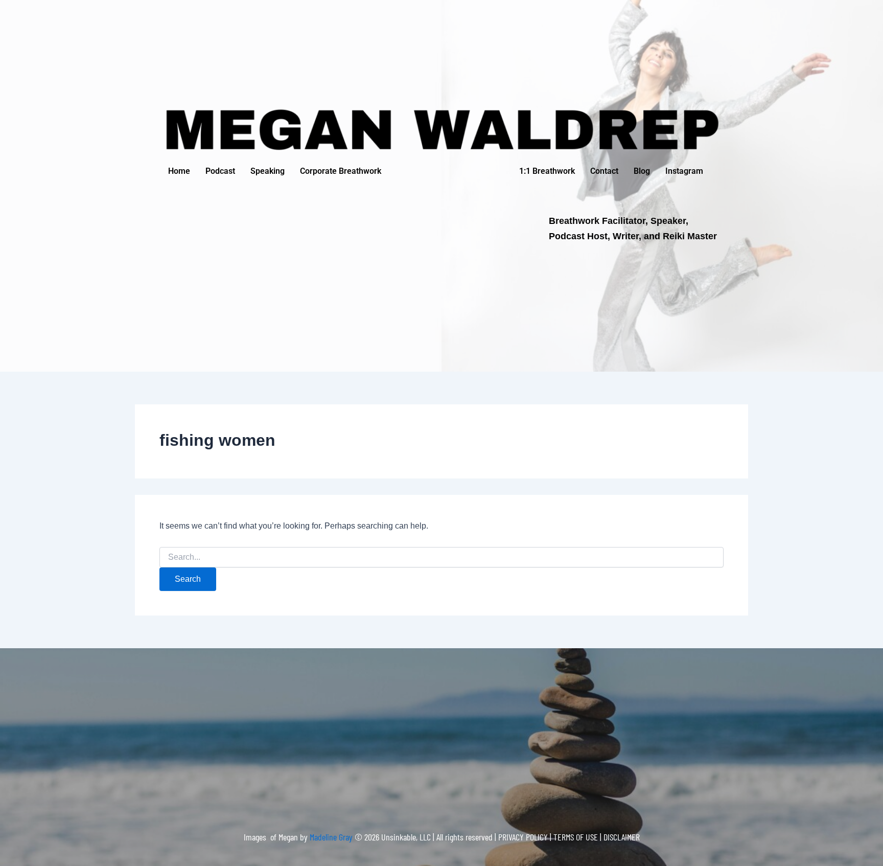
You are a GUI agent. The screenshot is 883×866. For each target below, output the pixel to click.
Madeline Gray (332, 836)
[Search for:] (441, 557)
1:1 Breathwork (547, 171)
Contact (604, 171)
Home (179, 171)
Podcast (220, 171)
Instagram (684, 171)
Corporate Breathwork (340, 171)
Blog (642, 171)
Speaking (267, 171)
